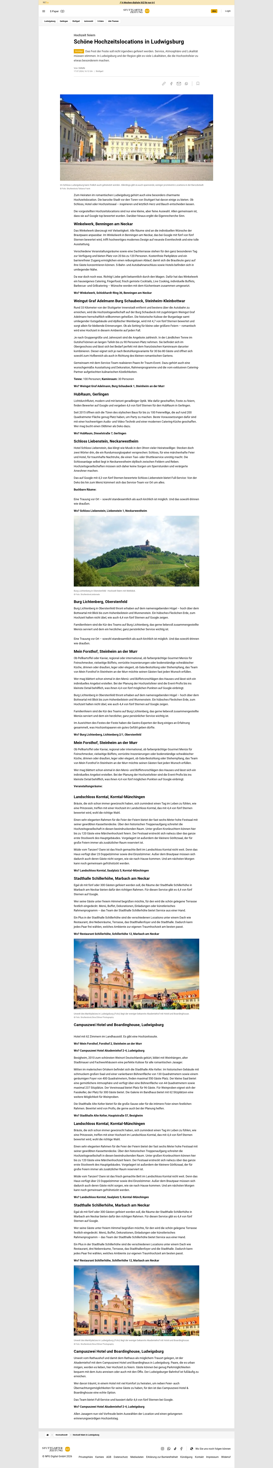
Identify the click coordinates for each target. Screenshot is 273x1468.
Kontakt (199, 1456)
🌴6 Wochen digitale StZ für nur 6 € (137, 2)
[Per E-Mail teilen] (179, 83)
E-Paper (54, 11)
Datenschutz (121, 1456)
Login (228, 11)
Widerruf (226, 1456)
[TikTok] (175, 1448)
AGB (108, 1456)
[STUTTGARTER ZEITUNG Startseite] (136, 11)
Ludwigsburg (49, 21)
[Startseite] (47, 1435)
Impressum (212, 1456)
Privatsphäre (86, 1456)
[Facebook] (181, 1448)
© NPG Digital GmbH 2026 (57, 1456)
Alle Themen (113, 21)
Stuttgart (76, 21)
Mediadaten (137, 1456)
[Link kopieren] (164, 83)
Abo (214, 11)
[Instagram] (162, 1448)
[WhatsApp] (168, 1448)
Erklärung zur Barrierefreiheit (162, 1456)
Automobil (88, 21)
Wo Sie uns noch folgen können (213, 1448)
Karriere (99, 1456)
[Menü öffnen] (43, 11)
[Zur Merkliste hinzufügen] (197, 83)
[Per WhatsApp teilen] (186, 83)
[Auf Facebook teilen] (171, 83)
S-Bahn (100, 21)
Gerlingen (64, 21)
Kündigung (186, 1456)
